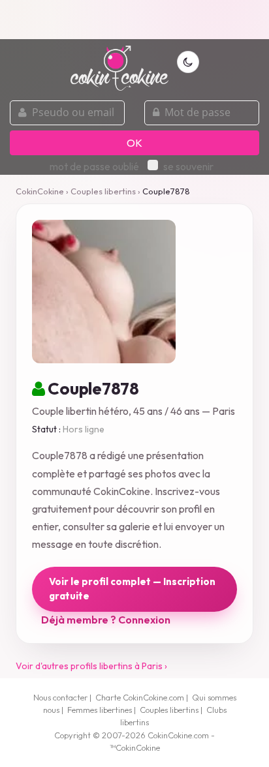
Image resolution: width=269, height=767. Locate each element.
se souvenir (188, 166)
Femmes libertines (99, 709)
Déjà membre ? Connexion (105, 619)
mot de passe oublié (94, 166)
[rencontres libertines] (119, 60)
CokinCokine (40, 191)
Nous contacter (60, 697)
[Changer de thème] (188, 62)
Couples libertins (103, 191)
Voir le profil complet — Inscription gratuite (132, 589)
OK (134, 142)
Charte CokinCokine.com (139, 697)
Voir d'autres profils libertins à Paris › (91, 666)
